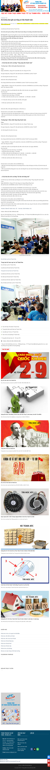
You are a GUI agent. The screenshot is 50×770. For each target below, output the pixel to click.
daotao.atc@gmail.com (11, 752)
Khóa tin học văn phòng (6, 648)
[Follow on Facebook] (31, 749)
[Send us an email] (34, 749)
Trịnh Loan (14, 23)
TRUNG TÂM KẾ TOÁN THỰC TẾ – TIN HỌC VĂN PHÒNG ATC (16, 208)
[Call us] (37, 749)
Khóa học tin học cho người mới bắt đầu (10, 633)
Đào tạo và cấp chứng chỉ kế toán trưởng (10, 651)
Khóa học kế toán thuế (6, 643)
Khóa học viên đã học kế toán (8, 636)
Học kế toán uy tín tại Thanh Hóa (8, 259)
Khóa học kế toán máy (6, 645)
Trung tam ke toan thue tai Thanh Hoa (9, 270)
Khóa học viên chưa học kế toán (8, 638)
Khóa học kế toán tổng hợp (7, 641)
